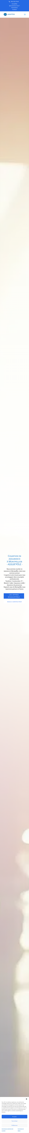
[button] (26, 1099)
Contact (14, 9)
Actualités (14, 4)
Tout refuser (14, 1121)
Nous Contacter (14, 602)
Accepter (14, 1116)
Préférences (14, 1125)
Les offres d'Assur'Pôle (14, 596)
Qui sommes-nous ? (14, 5)
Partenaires (14, 7)
